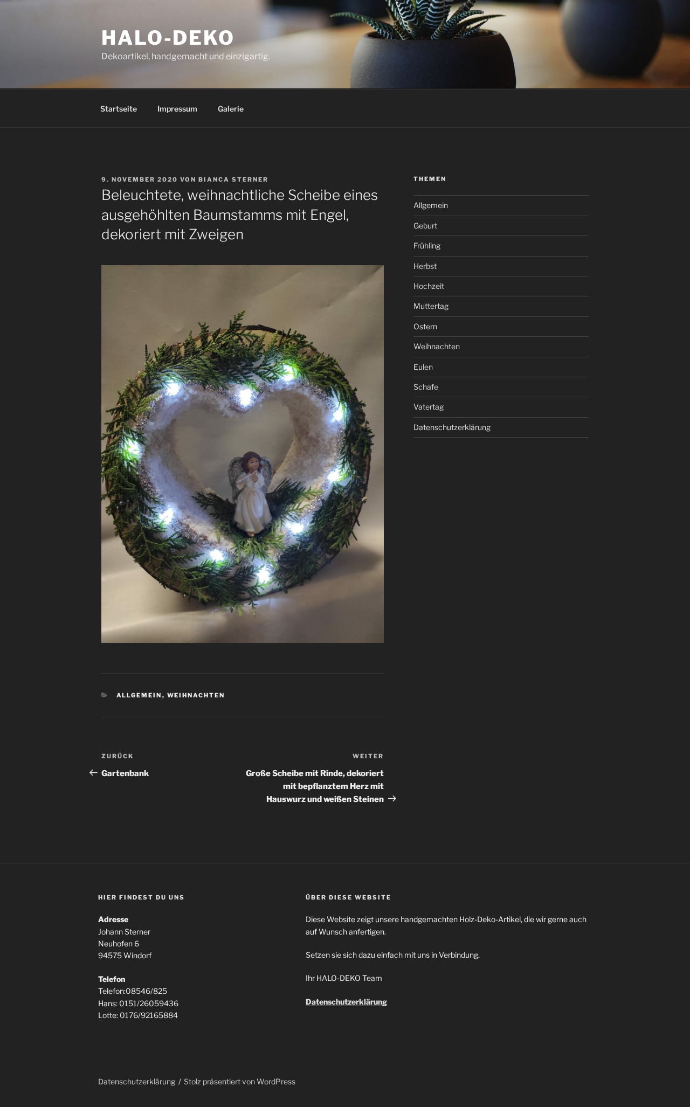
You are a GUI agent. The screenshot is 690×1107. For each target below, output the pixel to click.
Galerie (231, 108)
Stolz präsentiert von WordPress (239, 1081)
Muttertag (430, 305)
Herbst (425, 266)
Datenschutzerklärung (452, 427)
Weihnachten (196, 695)
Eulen (423, 366)
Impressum (177, 108)
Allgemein (139, 695)
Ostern (425, 326)
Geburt (425, 225)
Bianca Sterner (233, 179)
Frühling (426, 245)
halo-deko (168, 38)
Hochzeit (428, 285)
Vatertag (428, 406)
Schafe (425, 386)
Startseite (118, 108)
